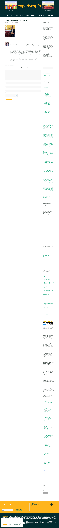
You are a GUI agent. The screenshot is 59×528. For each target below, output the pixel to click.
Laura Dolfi (50, 143)
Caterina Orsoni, (35, 517)
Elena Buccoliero (47, 412)
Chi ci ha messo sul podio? (46, 279)
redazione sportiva (50, 460)
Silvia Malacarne (45, 182)
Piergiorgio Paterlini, (43, 521)
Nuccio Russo (47, 191)
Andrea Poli (44, 189)
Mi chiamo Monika (45, 296)
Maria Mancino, (44, 520)
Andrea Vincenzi (50, 196)
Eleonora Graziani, (39, 518)
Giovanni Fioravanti (47, 118)
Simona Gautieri (49, 179)
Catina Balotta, (39, 517)
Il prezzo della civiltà (46, 294)
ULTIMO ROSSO (46, 461)
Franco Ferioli (51, 144)
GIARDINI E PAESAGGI (47, 103)
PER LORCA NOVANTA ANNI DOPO (48, 290)
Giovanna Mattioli (47, 104)
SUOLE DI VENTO (46, 456)
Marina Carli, (54, 520)
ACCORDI (45, 401)
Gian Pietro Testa (47, 111)
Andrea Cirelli (47, 95)
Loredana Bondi (48, 137)
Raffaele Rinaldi (45, 162)
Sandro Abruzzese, (46, 522)
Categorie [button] (21, 15)
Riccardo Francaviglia (48, 464)
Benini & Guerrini (49, 446)
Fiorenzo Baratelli (45, 134)
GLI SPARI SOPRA (46, 428)
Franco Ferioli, (34, 519)
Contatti (42, 15)
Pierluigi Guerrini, (48, 521)
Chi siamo (11, 15)
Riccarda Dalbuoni (47, 102)
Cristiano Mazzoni (48, 153)
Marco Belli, (31, 520)
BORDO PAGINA (46, 87)
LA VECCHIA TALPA (46, 437)
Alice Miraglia (47, 155)
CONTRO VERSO (46, 411)
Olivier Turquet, (29, 521)
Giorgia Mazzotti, (53, 519)
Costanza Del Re (47, 142)
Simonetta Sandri (10, 22)
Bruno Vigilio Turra (45, 126)
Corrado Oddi (51, 155)
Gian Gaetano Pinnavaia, (43, 519)
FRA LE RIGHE (46, 101)
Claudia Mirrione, (52, 517)
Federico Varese (47, 164)
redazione (48, 457)
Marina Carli (51, 138)
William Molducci (47, 113)
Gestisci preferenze (17, 524)
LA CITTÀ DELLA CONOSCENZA (48, 435)
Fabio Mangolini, (49, 518)
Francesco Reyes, (30, 519)
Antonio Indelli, (13, 517)
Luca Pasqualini (50, 187)
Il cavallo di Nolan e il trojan (47, 299)
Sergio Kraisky (49, 421)
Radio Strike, (52, 521)
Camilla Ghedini (45, 180)
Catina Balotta (50, 133)
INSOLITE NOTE (46, 114)
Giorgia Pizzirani (50, 188)
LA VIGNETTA (46, 439)
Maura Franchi (47, 97)
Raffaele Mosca (50, 186)
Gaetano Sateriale (47, 192)
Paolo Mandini (51, 183)
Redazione (44, 161)
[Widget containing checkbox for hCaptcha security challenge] (11, 95)
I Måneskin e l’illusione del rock (47, 277)
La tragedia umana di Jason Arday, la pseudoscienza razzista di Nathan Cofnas (48, 275)
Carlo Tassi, (31, 517)
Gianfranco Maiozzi (50, 181)
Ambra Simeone (47, 125)
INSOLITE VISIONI (46, 112)
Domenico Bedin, (30, 518)
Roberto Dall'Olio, (32, 522)
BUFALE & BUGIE (46, 407)
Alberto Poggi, (15, 516)
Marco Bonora (48, 173)
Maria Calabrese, (40, 520)
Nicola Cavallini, (47, 124)
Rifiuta (10, 524)
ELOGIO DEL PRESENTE (47, 96)
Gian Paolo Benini (47, 136)
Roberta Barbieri (50, 134)
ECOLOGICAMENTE (46, 94)
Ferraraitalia (33, 15)
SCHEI (45, 452)
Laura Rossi (49, 162)
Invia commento (9, 99)
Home (7, 15)
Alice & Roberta (45, 133)
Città (43, 490)
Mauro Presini (45, 160)
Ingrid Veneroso (45, 196)
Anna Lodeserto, (54, 516)
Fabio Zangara (45, 197)
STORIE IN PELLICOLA (47, 454)
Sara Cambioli (47, 138)
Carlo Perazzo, (28, 517)
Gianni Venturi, (49, 519)
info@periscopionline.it (19, 510)
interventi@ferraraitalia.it (46, 75)
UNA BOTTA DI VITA (47, 463)
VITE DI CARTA (46, 465)
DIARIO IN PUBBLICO (47, 92)
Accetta (5, 524)
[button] (52, 15)
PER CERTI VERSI (46, 447)
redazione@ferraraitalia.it (46, 73)
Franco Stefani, (38, 519)
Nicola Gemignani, (24, 521)
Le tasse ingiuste (45, 314)
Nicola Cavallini (49, 427)
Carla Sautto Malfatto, (23, 517)
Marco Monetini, (36, 520)
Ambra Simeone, (29, 516)
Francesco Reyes (48, 161)
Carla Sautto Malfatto (48, 152)
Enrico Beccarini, (44, 518)
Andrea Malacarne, (38, 516)
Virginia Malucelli (50, 182)
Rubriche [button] (27, 15)
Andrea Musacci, (43, 516)
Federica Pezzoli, (53, 518)
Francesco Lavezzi (47, 150)
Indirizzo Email (45, 483)
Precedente (8, 39)
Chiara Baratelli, (44, 517)
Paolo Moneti (47, 154)
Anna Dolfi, (50, 516)
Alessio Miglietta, (24, 516)
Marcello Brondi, (28, 520)
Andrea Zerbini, (47, 516)
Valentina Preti (48, 189)
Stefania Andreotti (49, 170)
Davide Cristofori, (26, 518)
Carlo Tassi (51, 125)
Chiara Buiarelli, (48, 517)
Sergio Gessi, (54, 522)
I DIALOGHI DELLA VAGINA (48, 430)
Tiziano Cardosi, (26, 523)
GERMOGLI (45, 426)
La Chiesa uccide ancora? (46, 297)
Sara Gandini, (51, 522)
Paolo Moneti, (33, 521)
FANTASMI (45, 420)
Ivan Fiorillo (47, 178)
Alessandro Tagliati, (19, 516)
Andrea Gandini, (33, 516)
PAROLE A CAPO (46, 445)
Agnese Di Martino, (10, 516)
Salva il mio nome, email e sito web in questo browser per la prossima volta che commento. (22, 92)
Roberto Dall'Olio (47, 448)
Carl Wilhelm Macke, (17, 517)
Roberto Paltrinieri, (37, 522)
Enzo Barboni (47, 172)
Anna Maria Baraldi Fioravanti (47, 171)
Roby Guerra (46, 88)
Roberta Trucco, (28, 522)
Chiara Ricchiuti (48, 190)
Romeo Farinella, (42, 522)
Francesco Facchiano (46, 144)
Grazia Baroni (45, 135)
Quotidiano (16, 15)
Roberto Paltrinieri (49, 156)
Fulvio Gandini (45, 179)
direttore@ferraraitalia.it (49, 398)
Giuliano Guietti (45, 181)
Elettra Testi (47, 195)
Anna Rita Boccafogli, (4, 517)
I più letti (38, 15)
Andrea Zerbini (47, 451)
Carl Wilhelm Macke (47, 151)
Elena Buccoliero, (35, 518)
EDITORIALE (46, 416)
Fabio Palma (44, 156)
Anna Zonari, (9, 517)
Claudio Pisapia (49, 160)
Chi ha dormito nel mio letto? (47, 310)
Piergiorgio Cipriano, (37, 521)
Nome (6, 81)
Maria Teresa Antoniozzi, (50, 520)
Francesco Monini (47, 417)
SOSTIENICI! (48, 15)
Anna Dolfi (47, 143)
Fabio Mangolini (49, 443)
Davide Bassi (49, 135)
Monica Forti (51, 178)
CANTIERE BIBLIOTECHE (47, 409)
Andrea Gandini (49, 147)
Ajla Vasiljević (51, 195)
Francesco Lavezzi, (25, 519)
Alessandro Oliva (45, 187)
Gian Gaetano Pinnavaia (48, 159)
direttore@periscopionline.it (21, 508)
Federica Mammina (45, 183)
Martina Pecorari (45, 188)
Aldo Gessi (47, 177)
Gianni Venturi (47, 93)
